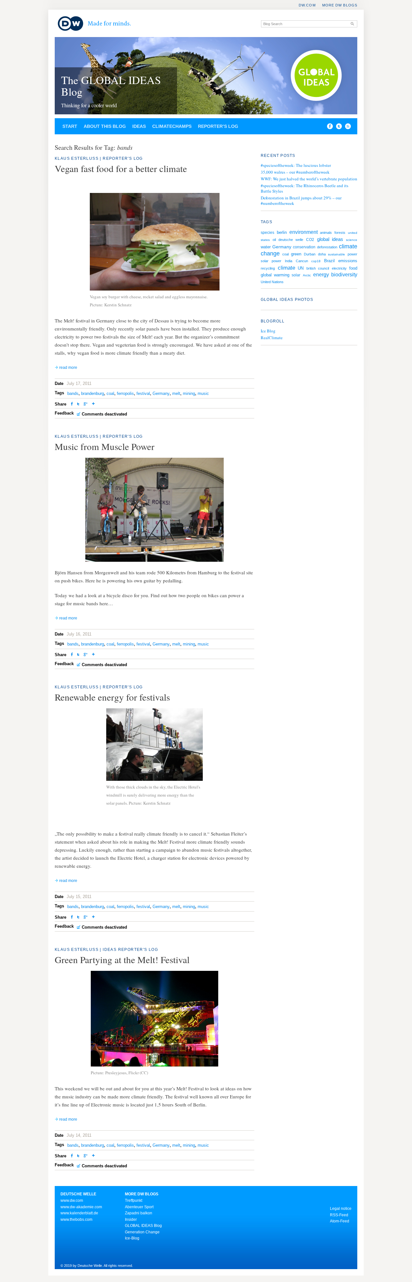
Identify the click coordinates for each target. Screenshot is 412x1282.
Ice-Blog (132, 1238)
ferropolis (125, 393)
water (266, 246)
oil (274, 240)
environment (303, 232)
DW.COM (307, 5)
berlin (282, 232)
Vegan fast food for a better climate (121, 168)
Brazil (329, 261)
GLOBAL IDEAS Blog (143, 1225)
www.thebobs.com (76, 1219)
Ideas (139, 126)
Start (69, 126)
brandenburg (92, 393)
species (267, 232)
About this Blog (105, 126)
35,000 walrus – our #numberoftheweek (295, 172)
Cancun (302, 261)
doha (322, 254)
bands (73, 393)
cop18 (316, 261)
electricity (339, 268)
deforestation (327, 247)
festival (143, 393)
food (353, 268)
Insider (131, 1219)
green (296, 254)
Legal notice (340, 1208)
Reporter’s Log (218, 126)
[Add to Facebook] (328, 127)
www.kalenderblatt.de (79, 1213)
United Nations (272, 282)
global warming (275, 275)
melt (176, 393)
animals (326, 232)
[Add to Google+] (86, 404)
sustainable (336, 254)
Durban (309, 254)
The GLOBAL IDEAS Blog (111, 85)
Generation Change (142, 1232)
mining (189, 393)
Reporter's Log (123, 158)
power (352, 254)
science (351, 240)
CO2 (310, 239)
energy (321, 274)
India (288, 261)
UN (301, 268)
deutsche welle (290, 240)
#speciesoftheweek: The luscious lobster (296, 165)
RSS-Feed (339, 1215)
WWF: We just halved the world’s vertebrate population (309, 179)
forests (339, 232)
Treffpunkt (133, 1200)
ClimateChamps (172, 126)
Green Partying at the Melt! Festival (122, 959)
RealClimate (272, 337)
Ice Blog (268, 331)
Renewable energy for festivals (112, 697)
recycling (268, 268)
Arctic (307, 275)
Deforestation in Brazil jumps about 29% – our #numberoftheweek (301, 200)
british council (317, 268)
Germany (161, 393)
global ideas (330, 239)
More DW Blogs (339, 5)
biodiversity (344, 274)
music (203, 393)
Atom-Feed (339, 1221)
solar (296, 275)
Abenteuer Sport (139, 1207)
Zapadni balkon (138, 1213)
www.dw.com (72, 1200)
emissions (347, 260)
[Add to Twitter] (78, 404)
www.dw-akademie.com (81, 1207)
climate (286, 267)
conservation (304, 247)
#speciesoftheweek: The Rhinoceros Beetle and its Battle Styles (304, 188)
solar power (271, 261)
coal (110, 393)
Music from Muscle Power (104, 446)
